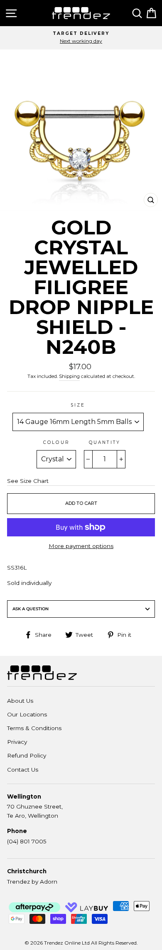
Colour (56, 442)
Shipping (69, 376)
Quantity (104, 442)
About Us (20, 700)
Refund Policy (26, 755)
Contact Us (22, 769)
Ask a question (30, 608)
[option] (81, 37)
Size (78, 405)
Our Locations (27, 714)
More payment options (81, 546)
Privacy (17, 741)
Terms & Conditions (34, 728)
